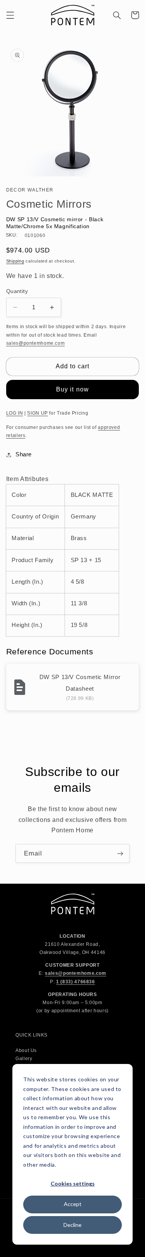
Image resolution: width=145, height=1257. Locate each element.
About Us (26, 1050)
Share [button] (23, 454)
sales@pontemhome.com (35, 343)
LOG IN (14, 413)
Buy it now (72, 389)
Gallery (23, 1058)
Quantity (17, 291)
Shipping (15, 261)
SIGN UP (37, 413)
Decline (72, 1224)
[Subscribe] (120, 853)
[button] (10, 15)
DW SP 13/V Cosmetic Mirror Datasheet (79, 683)
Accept (73, 1204)
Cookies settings (73, 1183)
